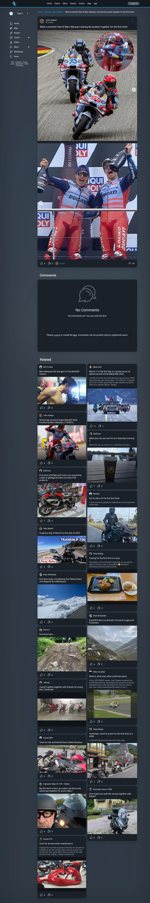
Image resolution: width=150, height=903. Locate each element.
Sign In (135, 3)
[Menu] (132, 21)
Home (49, 3)
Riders (57, 3)
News (16, 56)
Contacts (18, 62)
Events (82, 3)
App (95, 3)
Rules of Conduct (22, 64)
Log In (57, 335)
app (75, 335)
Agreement (19, 64)
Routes (73, 3)
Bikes (65, 3)
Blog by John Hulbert (53, 12)
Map (89, 3)
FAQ (12, 62)
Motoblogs (18, 52)
